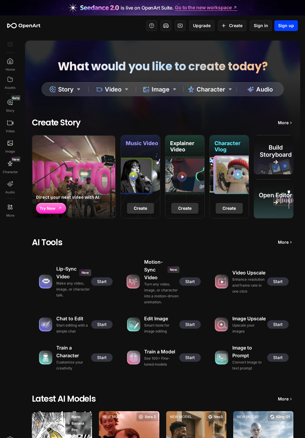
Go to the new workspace (203, 7)
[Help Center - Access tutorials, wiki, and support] (151, 25)
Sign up (286, 25)
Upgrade (202, 25)
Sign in (261, 25)
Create (235, 25)
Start (102, 281)
